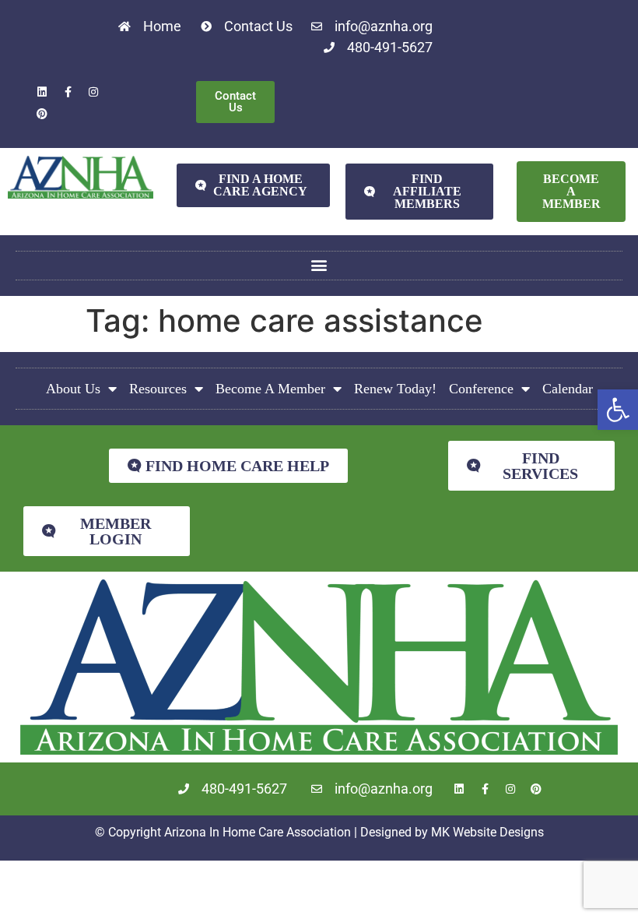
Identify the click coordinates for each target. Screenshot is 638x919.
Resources (158, 388)
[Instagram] (93, 92)
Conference (481, 388)
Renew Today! (395, 388)
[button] (618, 409)
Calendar (567, 388)
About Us (73, 388)
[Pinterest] (42, 114)
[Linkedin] (42, 92)
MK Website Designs (487, 832)
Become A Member (270, 388)
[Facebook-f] (68, 92)
